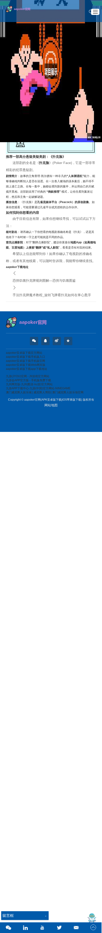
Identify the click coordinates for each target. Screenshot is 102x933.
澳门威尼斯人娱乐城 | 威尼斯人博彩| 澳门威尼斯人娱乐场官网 (44, 392)
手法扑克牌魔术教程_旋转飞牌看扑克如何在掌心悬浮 (52, 295)
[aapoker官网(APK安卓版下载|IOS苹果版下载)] (51, 322)
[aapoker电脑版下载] (20, 11)
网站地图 (51, 405)
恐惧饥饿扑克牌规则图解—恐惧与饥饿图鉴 (44, 280)
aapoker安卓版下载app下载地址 (26, 369)
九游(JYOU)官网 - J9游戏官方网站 (27, 376)
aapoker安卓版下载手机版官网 (25, 360)
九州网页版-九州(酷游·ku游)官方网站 (29, 384)
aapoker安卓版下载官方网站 (24, 352)
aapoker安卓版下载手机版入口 (25, 356)
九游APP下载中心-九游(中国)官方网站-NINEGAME (38, 388)
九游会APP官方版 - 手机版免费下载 (28, 380)
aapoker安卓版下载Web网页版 (25, 365)
